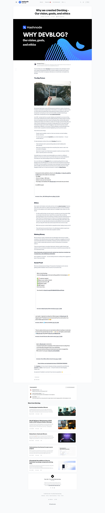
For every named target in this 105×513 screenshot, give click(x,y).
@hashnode (53, 182)
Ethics (16, 72)
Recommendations (53, 495)
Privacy (59, 495)
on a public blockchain (55, 114)
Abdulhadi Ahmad (35, 389)
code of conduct (62, 206)
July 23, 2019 (56, 323)
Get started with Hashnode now (54, 485)
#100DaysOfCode (59, 290)
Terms (62, 495)
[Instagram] (52, 488)
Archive (47, 495)
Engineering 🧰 (48, 2)
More (63, 2)
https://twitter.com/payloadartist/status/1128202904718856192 (52, 363)
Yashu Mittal (34, 396)
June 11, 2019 (59, 336)
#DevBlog (58, 173)
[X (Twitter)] (44, 63)
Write (88, 2)
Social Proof (17, 75)
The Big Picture (17, 70)
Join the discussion (70, 387)
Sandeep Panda (40, 63)
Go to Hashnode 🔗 (56, 2)
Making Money (17, 73)
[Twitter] (50, 488)
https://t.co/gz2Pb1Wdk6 (49, 290)
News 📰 (41, 2)
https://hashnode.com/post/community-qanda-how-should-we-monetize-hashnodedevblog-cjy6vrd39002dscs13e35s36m (52, 253)
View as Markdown (61, 16)
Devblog (48, 69)
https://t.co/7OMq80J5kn (54, 333)
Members (43, 495)
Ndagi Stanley (62, 167)
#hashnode (37, 377)
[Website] (54, 488)
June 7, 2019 (59, 309)
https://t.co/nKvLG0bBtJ (54, 351)
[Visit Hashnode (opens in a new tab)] (52, 504)
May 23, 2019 (56, 196)
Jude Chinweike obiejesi (36, 393)
